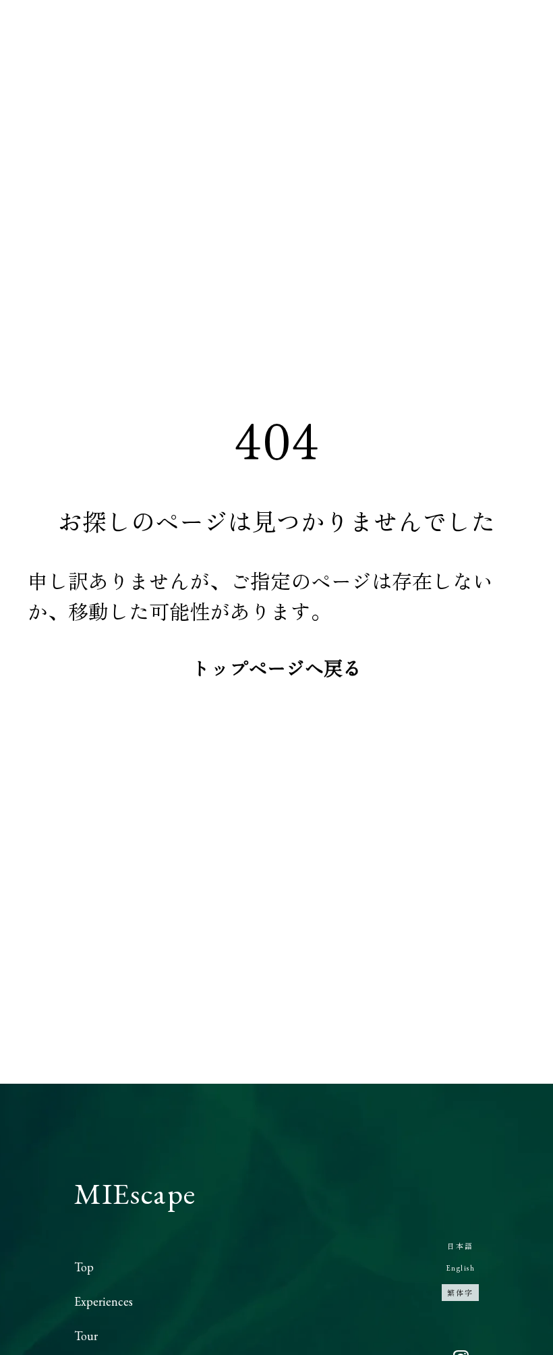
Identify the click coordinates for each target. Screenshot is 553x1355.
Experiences (103, 1301)
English (460, 1268)
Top (84, 1267)
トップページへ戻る (276, 667)
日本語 (460, 1245)
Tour (86, 1336)
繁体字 (460, 1292)
